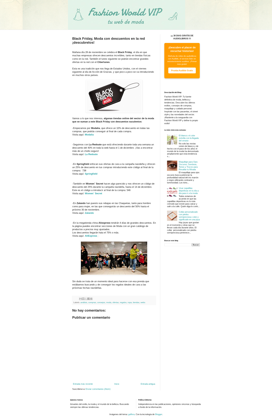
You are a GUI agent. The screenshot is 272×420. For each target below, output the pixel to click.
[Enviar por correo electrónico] (80, 298)
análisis (83, 302)
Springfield (91, 173)
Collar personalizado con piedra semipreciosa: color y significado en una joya (189, 216)
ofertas (115, 302)
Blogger (158, 414)
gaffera (131, 414)
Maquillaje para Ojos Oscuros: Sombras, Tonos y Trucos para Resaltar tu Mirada (188, 166)
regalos (123, 302)
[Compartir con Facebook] (88, 298)
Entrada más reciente (83, 384)
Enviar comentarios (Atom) (98, 389)
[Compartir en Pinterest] (91, 298)
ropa (130, 302)
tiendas (136, 302)
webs (143, 302)
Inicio (116, 384)
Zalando (89, 213)
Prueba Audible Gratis (182, 70)
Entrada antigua (148, 384)
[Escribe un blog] (83, 298)
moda (108, 302)
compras (92, 302)
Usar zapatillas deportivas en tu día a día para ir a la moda (189, 190)
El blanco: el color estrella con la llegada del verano (189, 138)
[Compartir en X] (85, 298)
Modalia (89, 134)
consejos (101, 302)
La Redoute (91, 154)
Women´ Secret (93, 193)
